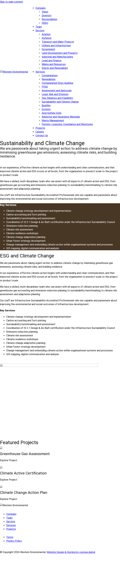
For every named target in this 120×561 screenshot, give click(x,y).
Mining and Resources (54, 64)
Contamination (50, 75)
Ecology (46, 109)
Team (38, 26)
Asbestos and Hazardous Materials (61, 116)
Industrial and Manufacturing (57, 56)
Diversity (46, 15)
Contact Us (41, 135)
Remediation (48, 79)
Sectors (39, 30)
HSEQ (45, 23)
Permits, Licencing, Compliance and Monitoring (67, 124)
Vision (45, 11)
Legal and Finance (51, 60)
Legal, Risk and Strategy (55, 94)
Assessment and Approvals (57, 90)
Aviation (46, 34)
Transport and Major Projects (58, 41)
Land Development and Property (60, 53)
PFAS (45, 86)
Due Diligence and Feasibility (57, 98)
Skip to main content (11, 1)
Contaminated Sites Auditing (57, 83)
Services (40, 71)
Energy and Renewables (55, 68)
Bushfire (46, 105)
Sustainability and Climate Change (60, 101)
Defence (46, 38)
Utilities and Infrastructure (56, 45)
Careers (39, 131)
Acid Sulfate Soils (51, 113)
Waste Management (53, 120)
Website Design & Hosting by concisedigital (71, 552)
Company (40, 8)
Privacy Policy (14, 540)
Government (48, 49)
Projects (40, 128)
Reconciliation (49, 19)
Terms (9, 537)
